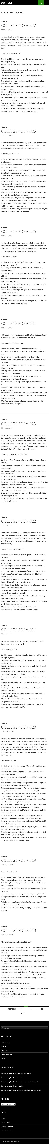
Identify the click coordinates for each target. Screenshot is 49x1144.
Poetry (4, 21)
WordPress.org (6, 1131)
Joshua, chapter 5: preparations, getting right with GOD (21, 1090)
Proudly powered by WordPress (11, 1141)
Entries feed (5, 1123)
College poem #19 (18, 860)
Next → (24, 1013)
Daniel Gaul (6, 2)
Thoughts (4, 1050)
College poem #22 (18, 521)
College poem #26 (18, 131)
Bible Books (5, 1042)
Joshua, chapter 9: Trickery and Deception (16, 1074)
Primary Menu (46, 2)
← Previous (11, 1009)
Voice (3, 1059)
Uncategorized (6, 1054)
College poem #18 (18, 930)
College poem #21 (18, 629)
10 (42, 1009)
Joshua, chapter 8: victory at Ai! (12, 1078)
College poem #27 (18, 25)
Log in (3, 1118)
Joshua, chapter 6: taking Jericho (12, 1086)
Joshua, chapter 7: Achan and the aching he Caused (19, 1082)
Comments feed (7, 1127)
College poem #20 (18, 727)
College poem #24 (18, 323)
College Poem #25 (18, 231)
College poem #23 (18, 423)
